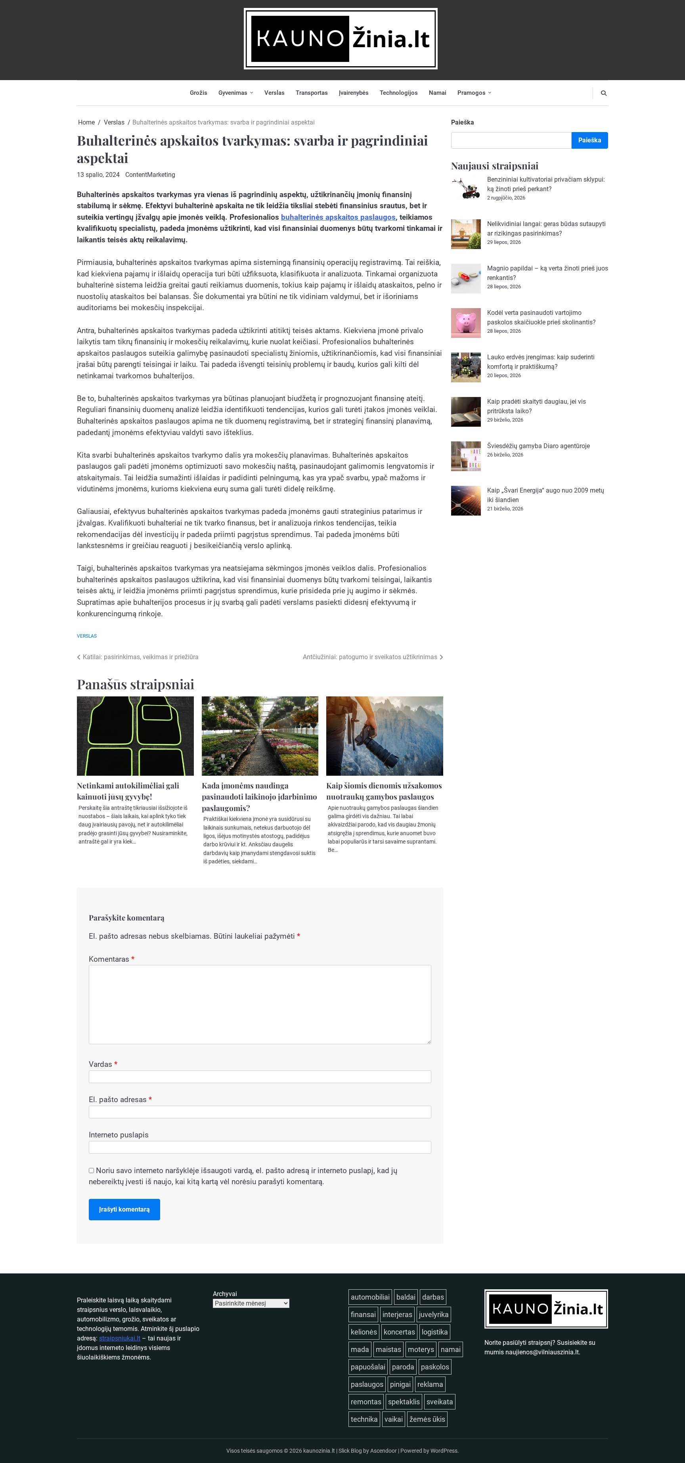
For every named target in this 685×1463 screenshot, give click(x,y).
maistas (388, 1349)
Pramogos (471, 92)
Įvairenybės (354, 92)
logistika (435, 1332)
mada (360, 1349)
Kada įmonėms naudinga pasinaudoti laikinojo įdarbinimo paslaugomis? (259, 796)
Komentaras (111, 959)
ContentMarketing (150, 174)
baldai (405, 1297)
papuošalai (368, 1367)
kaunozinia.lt (319, 1451)
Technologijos (399, 92)
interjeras (397, 1314)
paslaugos (367, 1384)
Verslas (274, 92)
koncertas (399, 1332)
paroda (403, 1367)
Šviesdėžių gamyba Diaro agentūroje (538, 446)
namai (451, 1349)
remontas (366, 1402)
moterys (421, 1349)
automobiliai (370, 1297)
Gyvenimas (232, 92)
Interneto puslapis (119, 1134)
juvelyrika (434, 1314)
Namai (437, 92)
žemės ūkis (427, 1419)
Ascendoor (383, 1451)
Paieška (462, 122)
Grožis (198, 92)
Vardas (103, 1064)
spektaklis (404, 1402)
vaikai (394, 1419)
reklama (430, 1384)
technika (364, 1419)
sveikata (440, 1402)
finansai (363, 1314)
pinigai (400, 1384)
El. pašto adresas (120, 1099)
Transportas (312, 92)
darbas (433, 1297)
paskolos (435, 1367)
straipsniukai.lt (119, 1338)
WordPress (444, 1451)
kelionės (364, 1332)
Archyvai (225, 1294)
